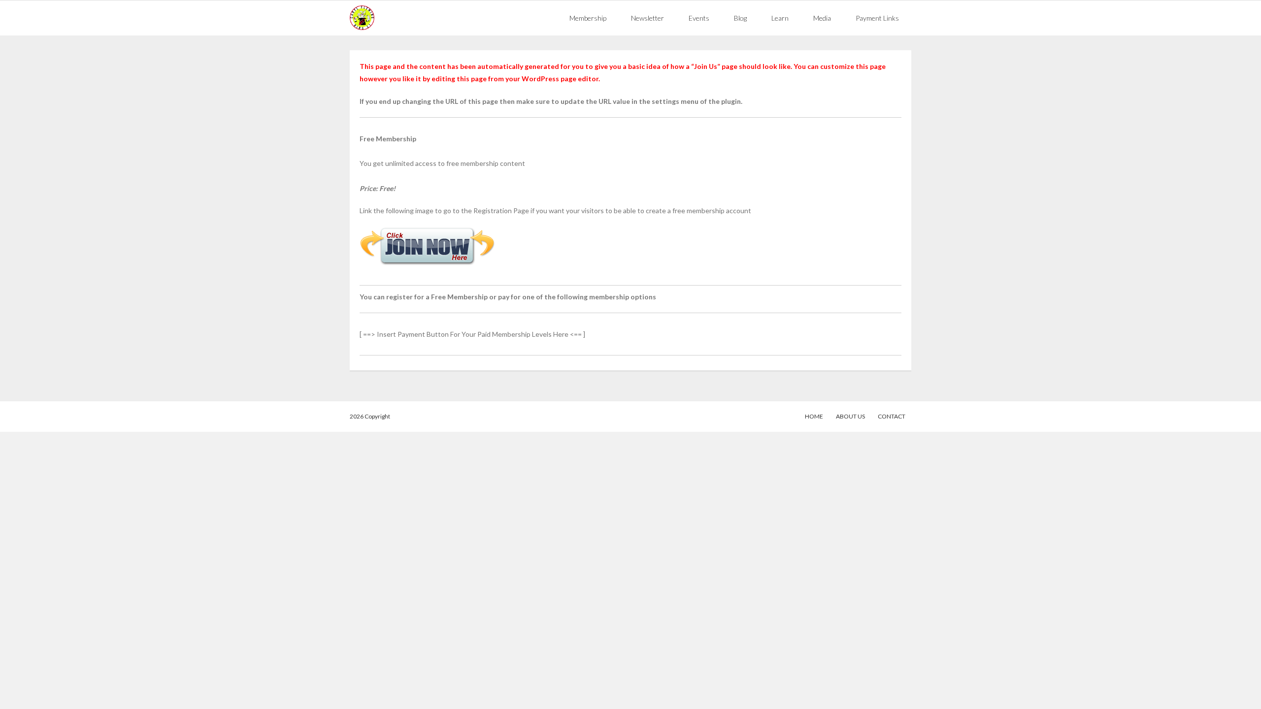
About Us (850, 416)
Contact (891, 416)
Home (814, 416)
